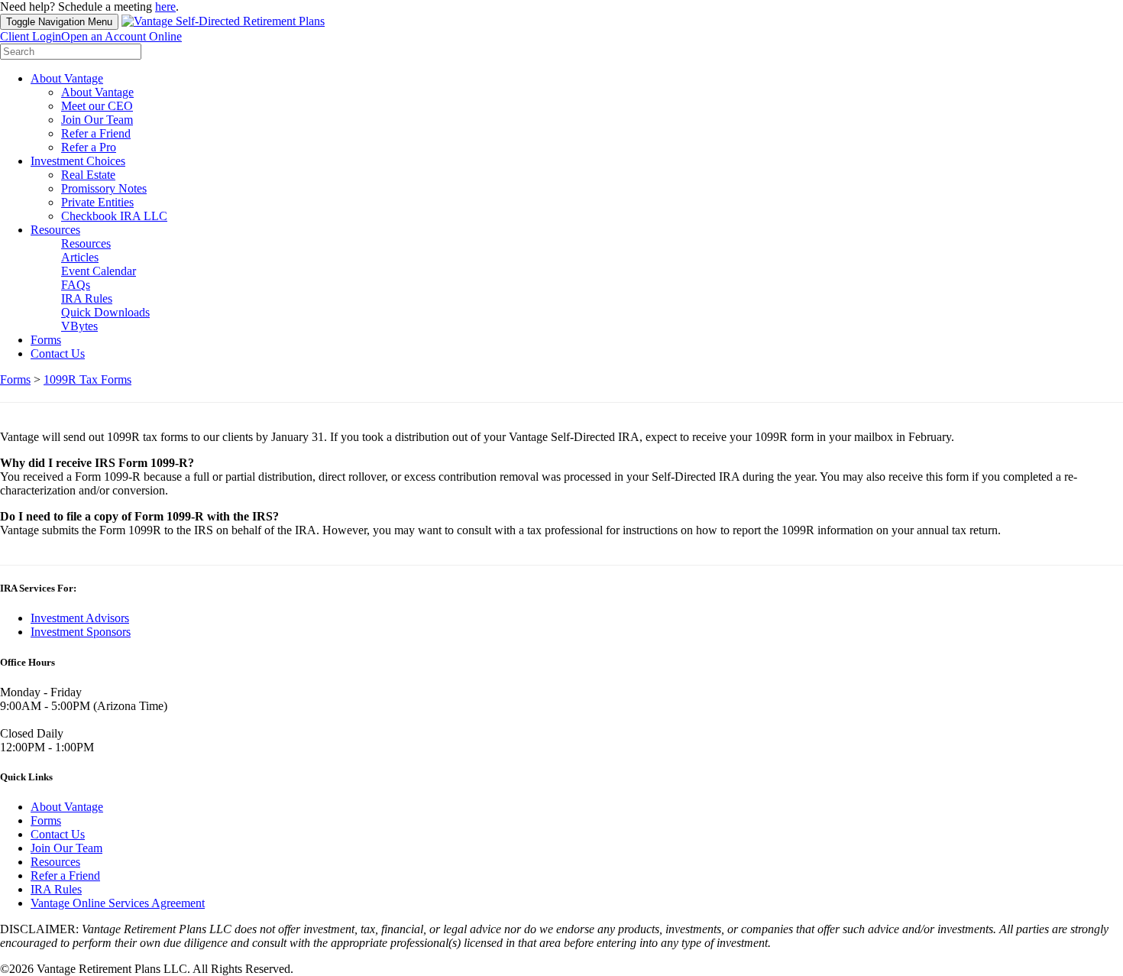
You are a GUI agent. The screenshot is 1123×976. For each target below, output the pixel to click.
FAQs (75, 284)
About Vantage (67, 78)
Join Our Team (97, 119)
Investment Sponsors (81, 631)
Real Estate (88, 174)
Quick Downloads (105, 312)
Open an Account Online (121, 36)
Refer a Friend (96, 133)
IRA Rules (86, 298)
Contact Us (58, 353)
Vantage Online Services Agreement (118, 903)
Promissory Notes (104, 188)
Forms (46, 339)
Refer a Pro (88, 147)
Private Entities (97, 202)
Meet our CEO (97, 105)
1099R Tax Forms (87, 379)
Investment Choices (78, 160)
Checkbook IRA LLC (114, 215)
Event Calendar (98, 270)
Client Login (30, 36)
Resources (55, 229)
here (165, 6)
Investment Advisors (80, 617)
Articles (80, 257)
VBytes (79, 325)
